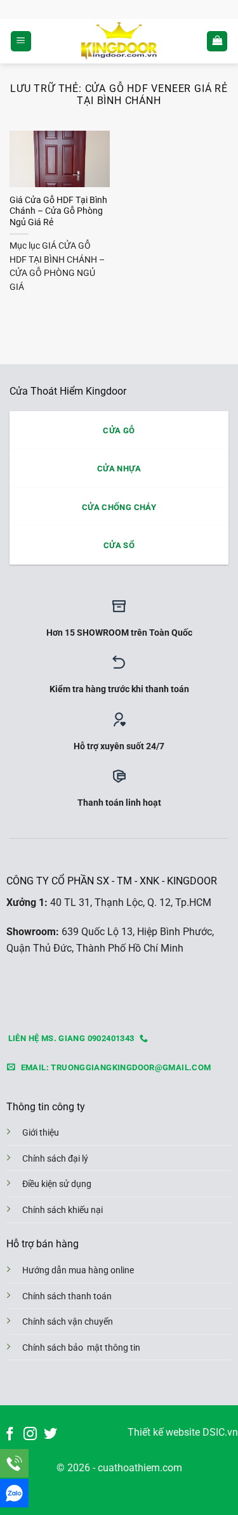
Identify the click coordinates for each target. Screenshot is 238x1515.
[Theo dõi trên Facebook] (10, 1434)
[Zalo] (14, 1493)
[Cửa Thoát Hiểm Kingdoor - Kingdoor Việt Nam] (119, 41)
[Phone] (14, 1463)
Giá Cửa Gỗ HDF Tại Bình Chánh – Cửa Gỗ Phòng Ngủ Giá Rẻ (58, 211)
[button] (21, 41)
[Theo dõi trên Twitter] (50, 1434)
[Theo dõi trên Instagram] (30, 1434)
